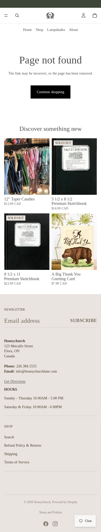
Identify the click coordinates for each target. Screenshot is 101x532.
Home (27, 30)
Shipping (10, 454)
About (73, 30)
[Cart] (94, 15)
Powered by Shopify (64, 502)
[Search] (17, 15)
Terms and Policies (50, 512)
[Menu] (6, 15)
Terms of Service (16, 462)
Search (9, 437)
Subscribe (83, 320)
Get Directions (14, 381)
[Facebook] (46, 524)
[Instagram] (55, 524)
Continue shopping (50, 92)
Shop (39, 30)
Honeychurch (42, 502)
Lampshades (56, 30)
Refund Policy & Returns (22, 445)
